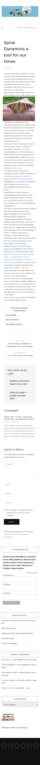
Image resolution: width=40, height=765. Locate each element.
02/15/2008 (8, 68)
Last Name (6, 593)
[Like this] (24, 68)
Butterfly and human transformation (19, 309)
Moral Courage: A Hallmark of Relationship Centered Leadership (20, 343)
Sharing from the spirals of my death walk (17, 633)
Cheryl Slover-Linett (9, 672)
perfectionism (24, 149)
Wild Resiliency (9, 252)
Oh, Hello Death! (8, 638)
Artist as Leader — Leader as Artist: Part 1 (19, 395)
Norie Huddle (11, 315)
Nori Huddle (28, 136)
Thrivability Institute (25, 179)
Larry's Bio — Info (23, 688)
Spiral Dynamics (28, 163)
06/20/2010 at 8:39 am (11, 422)
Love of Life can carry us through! (20, 354)
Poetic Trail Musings (9, 643)
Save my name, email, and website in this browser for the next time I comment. (19, 512)
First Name (7, 584)
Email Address (8, 575)
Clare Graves (17, 168)
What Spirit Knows (9, 628)
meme (30, 155)
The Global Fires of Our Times (25, 660)
